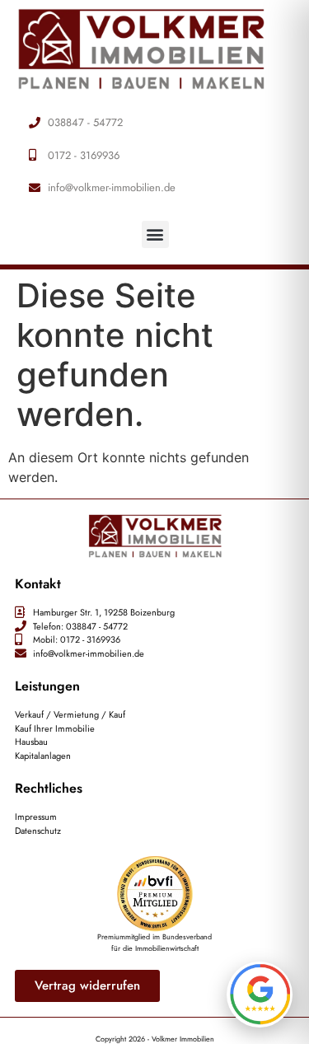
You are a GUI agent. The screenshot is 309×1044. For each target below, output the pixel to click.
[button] (155, 234)
